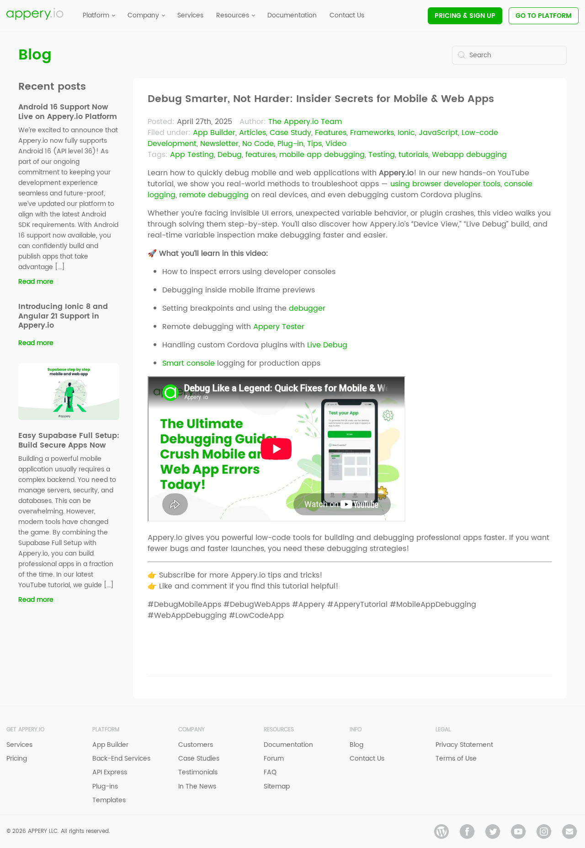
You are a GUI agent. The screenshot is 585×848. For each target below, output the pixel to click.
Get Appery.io (25, 729)
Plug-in (290, 144)
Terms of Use (456, 758)
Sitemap (277, 786)
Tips (314, 144)
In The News (197, 786)
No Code (258, 144)
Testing (381, 155)
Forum (274, 758)
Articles (252, 133)
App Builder (214, 133)
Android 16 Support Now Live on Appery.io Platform (67, 112)
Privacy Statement (464, 745)
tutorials (413, 155)
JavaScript (438, 133)
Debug (230, 155)
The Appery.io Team (305, 122)
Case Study (290, 133)
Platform (105, 729)
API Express (109, 772)
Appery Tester (278, 327)
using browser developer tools (445, 184)
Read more (35, 281)
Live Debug (327, 345)
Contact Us (367, 758)
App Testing (192, 155)
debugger (307, 308)
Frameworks (372, 133)
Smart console (188, 363)
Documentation (288, 745)
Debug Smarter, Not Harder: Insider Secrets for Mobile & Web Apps (321, 99)
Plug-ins (105, 786)
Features (330, 133)
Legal (443, 729)
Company (191, 729)
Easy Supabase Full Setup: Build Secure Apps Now (68, 440)
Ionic (406, 133)
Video (335, 144)
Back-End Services (121, 758)
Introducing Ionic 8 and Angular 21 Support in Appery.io (63, 316)
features (260, 155)
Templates (109, 800)
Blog (35, 55)
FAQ (270, 772)
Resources (279, 729)
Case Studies (198, 758)
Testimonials (198, 772)
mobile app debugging (322, 155)
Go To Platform (544, 16)
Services (19, 745)
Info (356, 729)
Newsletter (219, 144)
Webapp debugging (469, 155)
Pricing (465, 16)
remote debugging (214, 195)
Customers (195, 745)
